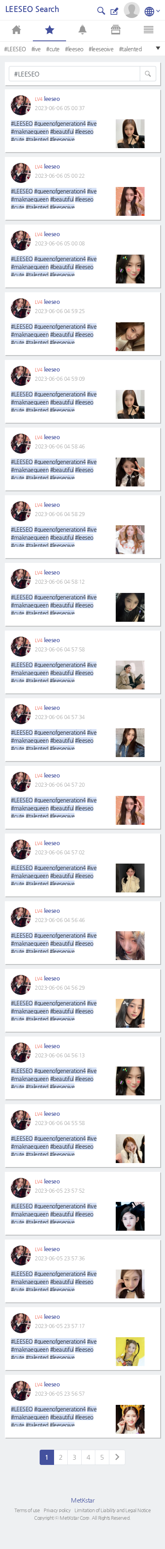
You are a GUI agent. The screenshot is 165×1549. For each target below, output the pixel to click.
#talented (130, 49)
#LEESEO (15, 49)
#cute (53, 49)
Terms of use (27, 1510)
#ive (36, 49)
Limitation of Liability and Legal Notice (112, 1510)
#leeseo (74, 49)
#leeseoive (101, 49)
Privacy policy (57, 1510)
